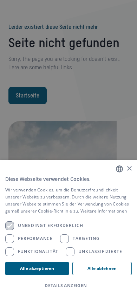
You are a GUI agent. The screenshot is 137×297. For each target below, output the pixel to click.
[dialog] (68, 228)
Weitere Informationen (103, 211)
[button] (68, 286)
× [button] (129, 168)
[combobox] (119, 168)
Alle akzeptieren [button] (37, 268)
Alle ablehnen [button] (102, 268)
